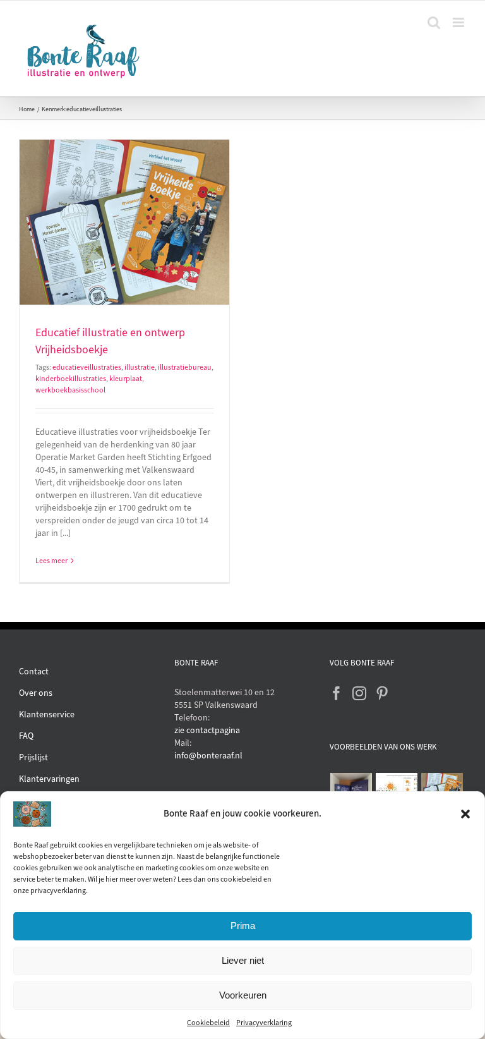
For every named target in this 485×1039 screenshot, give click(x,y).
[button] (465, 814)
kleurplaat (125, 379)
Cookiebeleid (208, 1023)
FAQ (26, 736)
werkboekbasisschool (70, 390)
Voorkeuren (242, 995)
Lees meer (51, 561)
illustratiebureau (185, 367)
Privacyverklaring (264, 1023)
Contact (34, 671)
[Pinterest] (382, 693)
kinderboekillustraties (70, 379)
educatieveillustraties (86, 367)
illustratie (139, 367)
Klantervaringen (49, 779)
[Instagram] (359, 693)
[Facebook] (337, 693)
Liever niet (243, 960)
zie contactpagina (207, 730)
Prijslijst (33, 757)
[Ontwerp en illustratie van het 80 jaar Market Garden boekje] (442, 789)
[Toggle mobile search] (434, 22)
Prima (243, 925)
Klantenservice (47, 714)
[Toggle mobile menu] (459, 22)
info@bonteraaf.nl (208, 756)
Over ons (35, 693)
